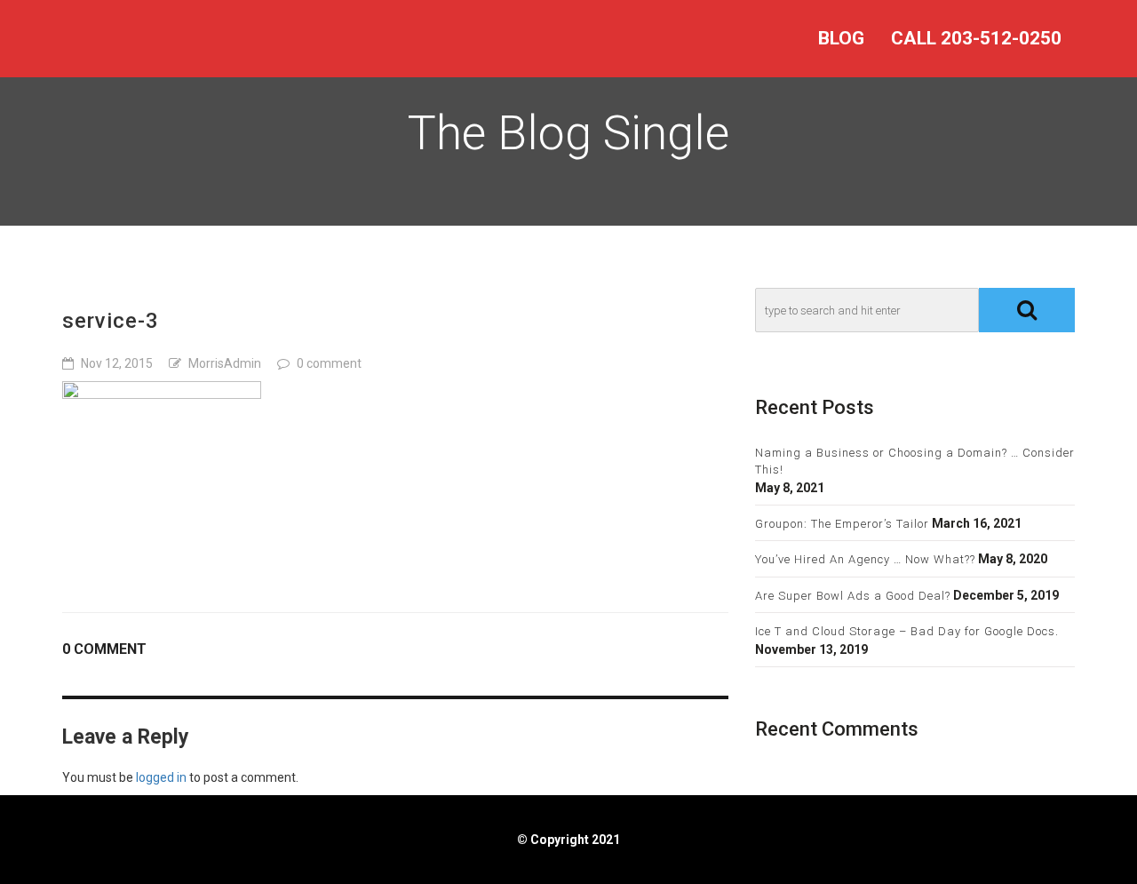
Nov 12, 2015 (117, 363)
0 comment (329, 363)
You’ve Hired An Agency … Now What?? (865, 559)
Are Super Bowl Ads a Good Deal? (852, 595)
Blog (841, 38)
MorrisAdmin (224, 363)
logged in (161, 777)
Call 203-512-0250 (976, 38)
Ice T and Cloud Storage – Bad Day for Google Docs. (907, 631)
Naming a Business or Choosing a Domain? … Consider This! (915, 461)
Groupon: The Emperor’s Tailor (842, 523)
